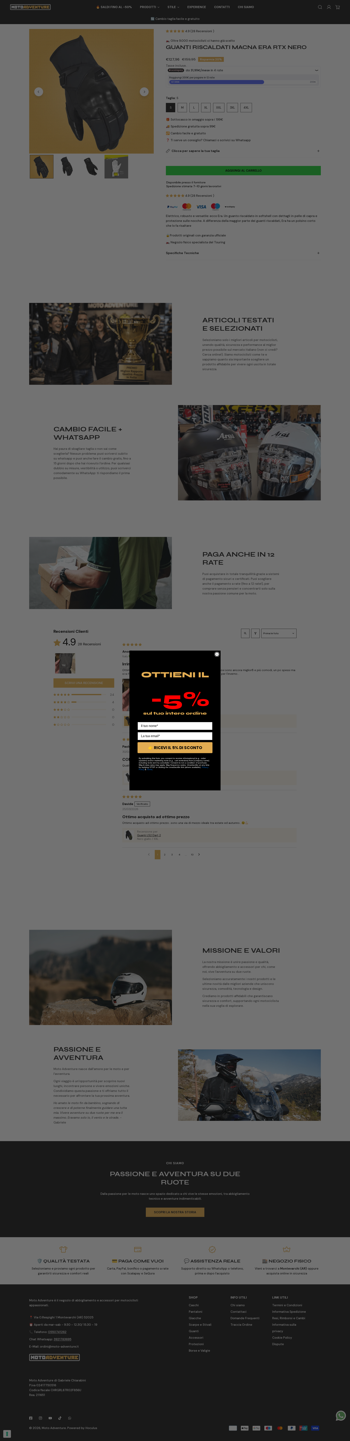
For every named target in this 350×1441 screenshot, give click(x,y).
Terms (149, 769)
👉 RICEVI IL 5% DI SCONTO (175, 747)
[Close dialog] (217, 654)
